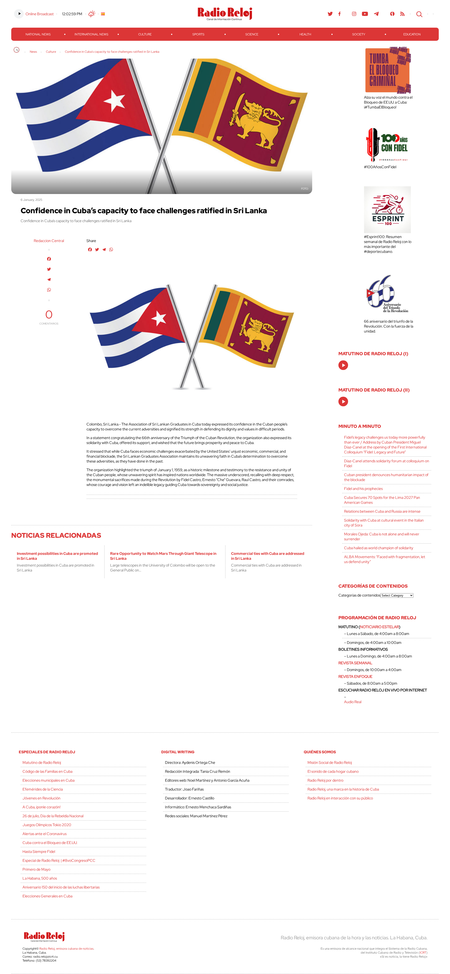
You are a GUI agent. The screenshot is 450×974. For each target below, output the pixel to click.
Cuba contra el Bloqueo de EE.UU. (49, 842)
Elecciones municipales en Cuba (48, 780)
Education (412, 34)
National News (38, 34)
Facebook (339, 14)
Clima (91, 13)
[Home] (16, 50)
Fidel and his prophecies (363, 488)
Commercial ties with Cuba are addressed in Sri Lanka (267, 556)
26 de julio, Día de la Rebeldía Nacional (52, 816)
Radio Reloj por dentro (325, 780)
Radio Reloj (225, 14)
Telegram (376, 14)
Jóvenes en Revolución (41, 798)
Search (419, 14)
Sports (198, 34)
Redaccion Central (49, 240)
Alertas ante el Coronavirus (44, 833)
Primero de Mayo (36, 869)
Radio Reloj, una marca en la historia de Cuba (343, 789)
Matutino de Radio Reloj (41, 762)
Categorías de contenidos (359, 595)
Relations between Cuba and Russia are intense (382, 511)
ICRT (423, 953)
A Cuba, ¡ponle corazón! (41, 807)
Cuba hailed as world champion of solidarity (378, 547)
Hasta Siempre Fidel (38, 851)
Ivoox (392, 14)
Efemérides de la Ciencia (42, 789)
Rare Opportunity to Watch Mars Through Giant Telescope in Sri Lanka (163, 556)
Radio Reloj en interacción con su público (340, 798)
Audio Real (352, 701)
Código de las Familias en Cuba (47, 771)
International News (91, 34)
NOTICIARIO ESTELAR (379, 626)
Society (358, 34)
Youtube (365, 14)
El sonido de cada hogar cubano (333, 771)
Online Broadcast (40, 13)
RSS (402, 14)
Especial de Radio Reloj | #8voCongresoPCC (58, 860)
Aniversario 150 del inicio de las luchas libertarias (61, 887)
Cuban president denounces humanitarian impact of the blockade (386, 477)
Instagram (354, 14)
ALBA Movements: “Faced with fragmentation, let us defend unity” (384, 559)
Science (251, 34)
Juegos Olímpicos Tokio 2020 (46, 824)
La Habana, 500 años (39, 878)
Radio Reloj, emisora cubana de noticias (66, 949)
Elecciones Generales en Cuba (47, 896)
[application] (343, 365)
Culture (145, 34)
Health (305, 34)
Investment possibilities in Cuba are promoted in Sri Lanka (57, 556)
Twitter (330, 14)
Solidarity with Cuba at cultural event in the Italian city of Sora (384, 523)
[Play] (343, 365)
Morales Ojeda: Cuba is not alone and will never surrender (381, 536)
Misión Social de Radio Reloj (330, 762)
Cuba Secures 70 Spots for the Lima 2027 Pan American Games (382, 500)
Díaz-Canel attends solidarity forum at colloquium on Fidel (386, 463)
